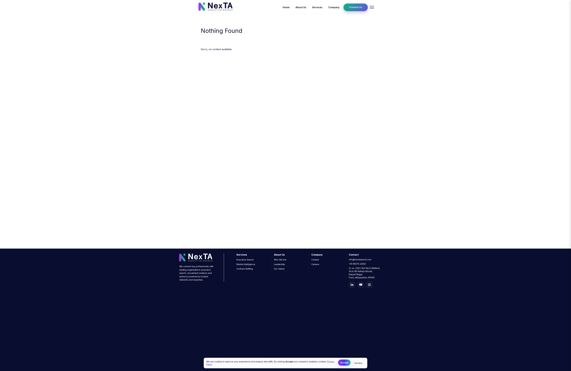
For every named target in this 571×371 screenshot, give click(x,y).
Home (286, 7)
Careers (315, 264)
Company (333, 7)
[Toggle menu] (372, 7)
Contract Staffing (244, 268)
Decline (358, 363)
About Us (300, 7)
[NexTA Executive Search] (215, 11)
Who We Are (280, 259)
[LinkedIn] (352, 284)
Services (317, 7)
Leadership (279, 264)
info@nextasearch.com (360, 259)
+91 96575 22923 (357, 264)
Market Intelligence (245, 264)
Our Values (279, 268)
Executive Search (245, 259)
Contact (315, 259)
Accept (344, 362)
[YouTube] (360, 284)
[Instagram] (369, 284)
